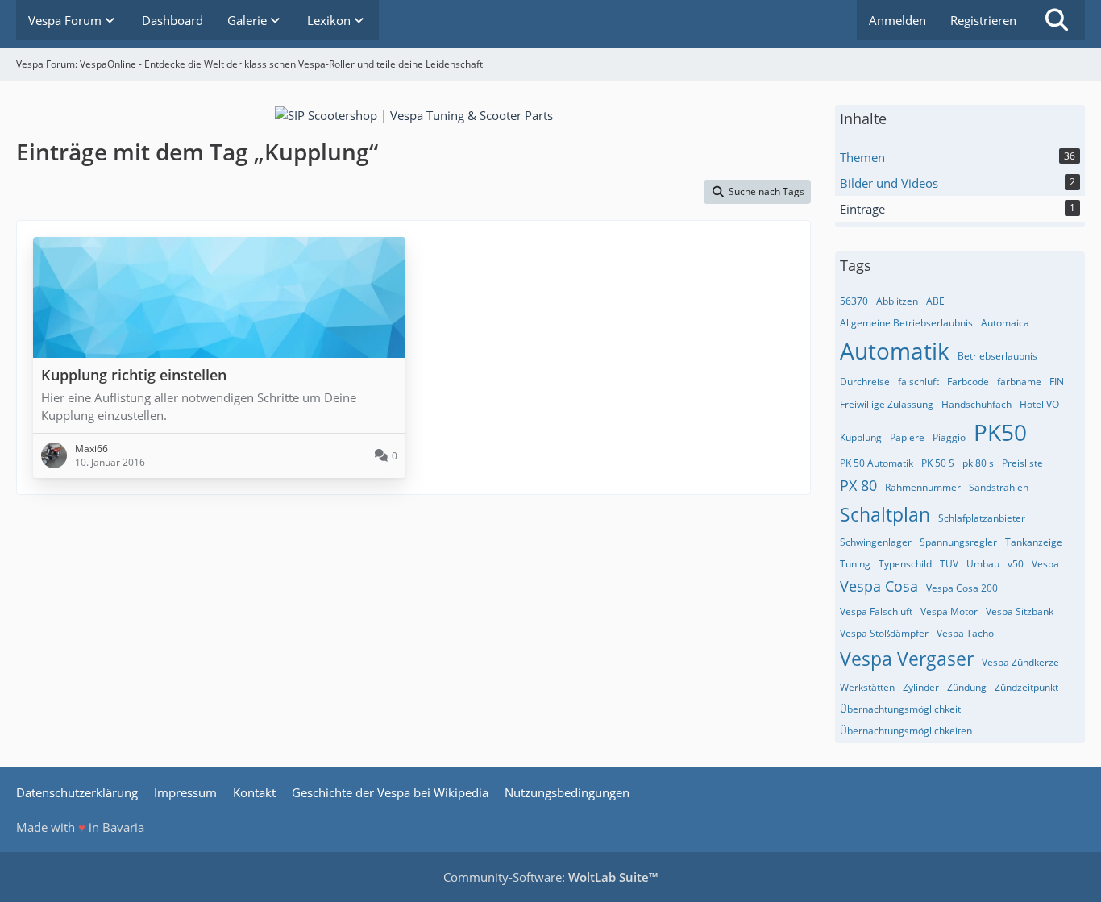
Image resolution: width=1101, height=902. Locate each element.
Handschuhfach (976, 404)
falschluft (918, 382)
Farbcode (968, 382)
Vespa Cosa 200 (962, 588)
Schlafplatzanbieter (981, 518)
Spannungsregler (958, 542)
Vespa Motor (949, 611)
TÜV (949, 564)
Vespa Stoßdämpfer (884, 633)
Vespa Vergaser (907, 658)
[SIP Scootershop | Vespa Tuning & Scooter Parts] (414, 114)
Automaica (1005, 323)
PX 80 (858, 485)
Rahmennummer (923, 487)
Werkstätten (867, 687)
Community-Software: (550, 877)
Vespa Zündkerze (1020, 662)
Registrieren (983, 20)
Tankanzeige (1033, 542)
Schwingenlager (876, 542)
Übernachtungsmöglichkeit (900, 709)
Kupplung (861, 437)
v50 (1016, 564)
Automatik (894, 350)
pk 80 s (978, 463)
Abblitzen (897, 301)
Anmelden (897, 20)
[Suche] (1056, 20)
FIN (1056, 382)
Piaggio (949, 437)
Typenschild (905, 564)
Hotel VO (1039, 404)
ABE (935, 301)
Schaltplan (885, 514)
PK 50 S (937, 463)
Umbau (982, 564)
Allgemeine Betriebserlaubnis (906, 323)
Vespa (1045, 564)
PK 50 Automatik (876, 463)
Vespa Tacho (965, 633)
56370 (854, 301)
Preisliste (1022, 463)
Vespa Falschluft (876, 611)
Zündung (967, 687)
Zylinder (921, 687)
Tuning (855, 564)
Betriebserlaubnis (997, 356)
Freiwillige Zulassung (886, 404)
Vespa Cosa (879, 586)
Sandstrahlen (998, 487)
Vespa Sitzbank (1019, 611)
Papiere (907, 437)
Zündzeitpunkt (1026, 687)
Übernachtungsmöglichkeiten (906, 731)
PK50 (1000, 432)
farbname (1019, 382)
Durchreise (865, 382)
